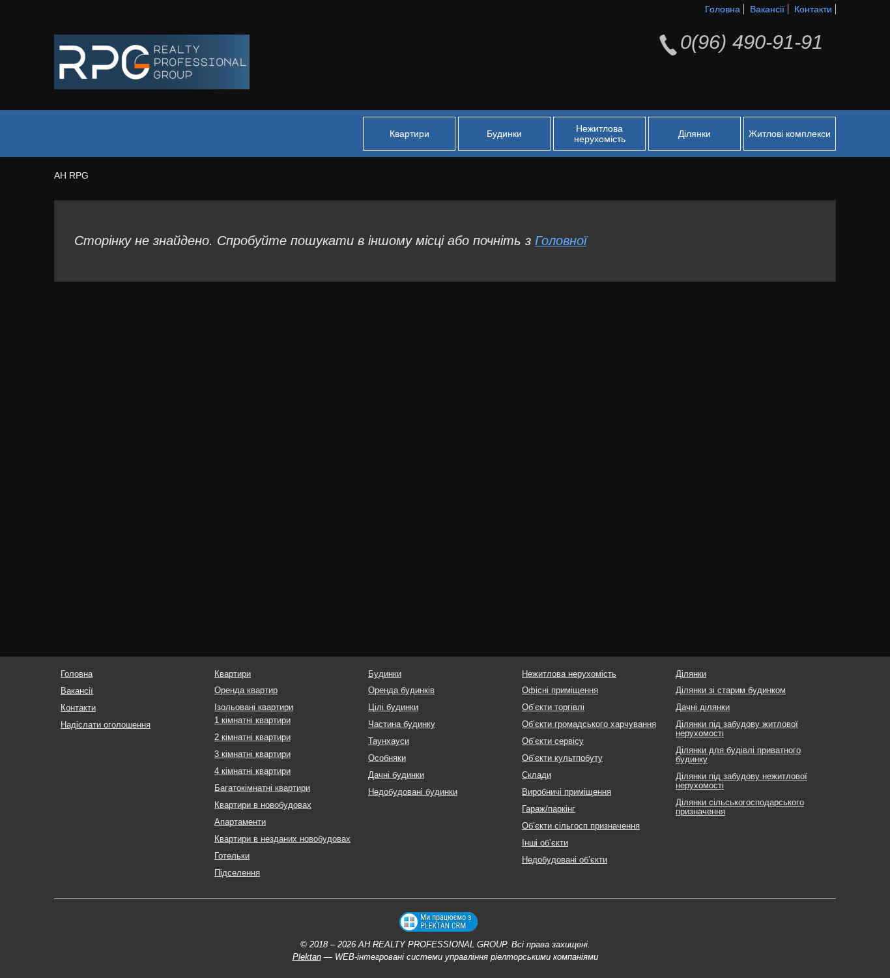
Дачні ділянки (703, 707)
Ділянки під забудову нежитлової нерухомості (741, 781)
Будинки (504, 133)
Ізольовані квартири (253, 707)
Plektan (307, 957)
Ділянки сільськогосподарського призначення (740, 807)
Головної (560, 240)
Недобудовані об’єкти (564, 860)
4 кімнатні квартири (252, 771)
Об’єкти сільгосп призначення (581, 826)
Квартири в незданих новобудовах (282, 839)
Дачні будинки (396, 775)
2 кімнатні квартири (252, 737)
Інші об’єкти (545, 843)
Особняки (387, 758)
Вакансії (767, 9)
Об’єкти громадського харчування (589, 724)
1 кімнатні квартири (252, 720)
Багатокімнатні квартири (262, 788)
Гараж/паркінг (548, 809)
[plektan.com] (438, 922)
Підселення (237, 873)
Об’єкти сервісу (553, 741)
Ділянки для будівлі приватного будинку (738, 755)
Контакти (813, 9)
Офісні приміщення (560, 690)
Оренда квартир (246, 690)
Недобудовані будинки (412, 792)
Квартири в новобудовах (262, 805)
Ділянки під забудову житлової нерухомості (737, 729)
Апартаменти (240, 822)
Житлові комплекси (790, 133)
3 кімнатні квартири (252, 754)
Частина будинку (401, 724)
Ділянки (694, 133)
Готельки (232, 856)
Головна (722, 9)
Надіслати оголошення (106, 725)
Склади (536, 775)
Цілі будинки (393, 707)
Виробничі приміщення (566, 792)
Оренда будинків (401, 690)
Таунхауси (388, 741)
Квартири (409, 133)
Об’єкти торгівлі (553, 707)
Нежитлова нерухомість (599, 133)
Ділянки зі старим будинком (731, 690)
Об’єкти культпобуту (562, 758)
